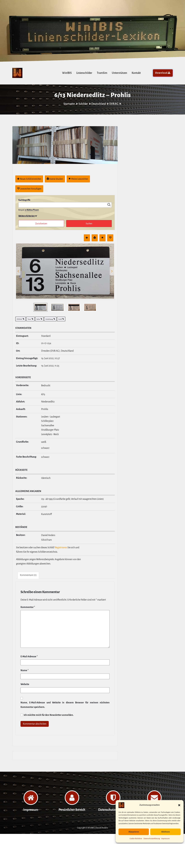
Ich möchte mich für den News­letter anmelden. (48, 715)
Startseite (69, 103)
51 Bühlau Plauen (32, 210)
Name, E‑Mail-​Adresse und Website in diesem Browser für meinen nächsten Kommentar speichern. (65, 704)
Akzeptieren (133, 832)
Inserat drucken (56, 179)
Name (25, 670)
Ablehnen (165, 832)
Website (25, 684)
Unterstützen (119, 72)
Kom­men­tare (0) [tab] (28, 575)
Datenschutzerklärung (152, 839)
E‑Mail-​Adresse (29, 656)
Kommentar (28, 607)
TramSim (102, 72)
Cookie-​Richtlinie (136, 839)
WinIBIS (67, 72)
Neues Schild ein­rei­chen (30, 179)
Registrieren (61, 547)
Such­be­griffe (24, 200)
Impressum (165, 839)
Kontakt (136, 72)
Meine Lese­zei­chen (79, 179)
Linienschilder (84, 72)
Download (161, 73)
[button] (179, 805)
